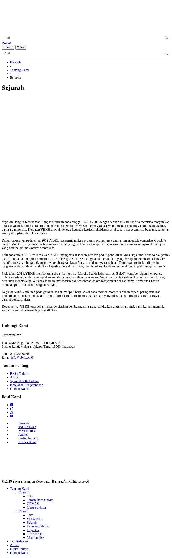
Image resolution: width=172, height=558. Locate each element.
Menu (6, 47)
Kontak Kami (19, 388)
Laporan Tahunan (38, 526)
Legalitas (33, 530)
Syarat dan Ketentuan (24, 381)
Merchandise (26, 431)
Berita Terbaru (19, 373)
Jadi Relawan (27, 427)
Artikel (14, 377)
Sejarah (32, 522)
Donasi (6, 43)
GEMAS (33, 503)
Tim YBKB (34, 534)
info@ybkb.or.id (22, 357)
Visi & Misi (34, 519)
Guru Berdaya (36, 507)
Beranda (15, 62)
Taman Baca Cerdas (40, 500)
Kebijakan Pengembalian (26, 385)
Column (23, 492)
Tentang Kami (19, 70)
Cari (19, 47)
